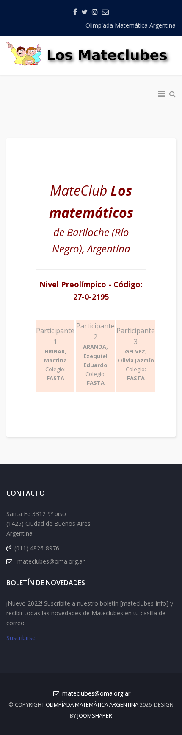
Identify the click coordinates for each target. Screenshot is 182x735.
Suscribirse (21, 638)
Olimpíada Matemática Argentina (130, 25)
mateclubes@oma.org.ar (96, 693)
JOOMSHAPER (94, 715)
